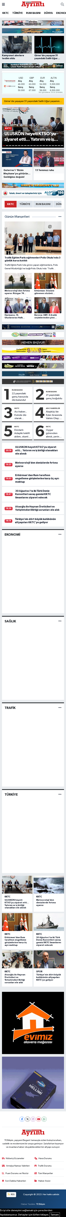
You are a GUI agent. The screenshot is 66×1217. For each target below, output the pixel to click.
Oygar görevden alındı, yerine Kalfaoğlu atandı (53, 433)
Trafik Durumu (45, 1166)
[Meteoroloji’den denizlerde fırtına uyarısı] (49, 885)
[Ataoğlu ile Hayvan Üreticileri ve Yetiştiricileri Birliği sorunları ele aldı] (17, 959)
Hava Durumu (45, 1158)
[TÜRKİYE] (59, 794)
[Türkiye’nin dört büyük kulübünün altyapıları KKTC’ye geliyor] (49, 959)
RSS (12, 1194)
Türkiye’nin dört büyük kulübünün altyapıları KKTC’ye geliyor (48, 977)
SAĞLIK (10, 621)
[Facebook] (22, 1119)
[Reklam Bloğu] (33, 23)
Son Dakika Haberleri (15, 1181)
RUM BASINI (33, 13)
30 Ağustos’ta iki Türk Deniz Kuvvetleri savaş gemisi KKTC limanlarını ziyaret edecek (33, 494)
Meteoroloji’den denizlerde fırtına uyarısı (46, 902)
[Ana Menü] (3, 4)
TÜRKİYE (17, 13)
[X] (27, 1119)
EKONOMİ (12, 534)
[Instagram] (33, 1119)
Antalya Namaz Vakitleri (18, 1166)
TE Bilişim (40, 1204)
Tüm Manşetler (45, 1173)
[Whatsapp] (44, 1119)
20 (62, 145)
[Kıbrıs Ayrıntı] (32, 4)
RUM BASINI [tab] (43, 204)
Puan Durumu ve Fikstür (17, 1173)
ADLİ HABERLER (53, 408)
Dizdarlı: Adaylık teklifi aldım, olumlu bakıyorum (22, 433)
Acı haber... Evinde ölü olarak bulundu (20, 415)
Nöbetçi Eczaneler (15, 1158)
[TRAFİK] (59, 708)
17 (53, 145)
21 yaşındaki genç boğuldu (54, 397)
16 (50, 145)
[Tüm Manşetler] (59, 216)
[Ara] (62, 5)
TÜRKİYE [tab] (24, 204)
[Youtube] (38, 1119)
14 (44, 145)
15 (47, 145)
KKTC (5, 13)
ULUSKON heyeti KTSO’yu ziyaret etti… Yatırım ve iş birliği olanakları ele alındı (36, 450)
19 (59, 145)
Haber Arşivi (44, 1181)
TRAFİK (10, 708)
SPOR (39, 971)
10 (31, 145)
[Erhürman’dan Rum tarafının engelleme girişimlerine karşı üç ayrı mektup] (17, 922)
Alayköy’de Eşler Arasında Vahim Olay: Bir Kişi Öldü (54, 415)
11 (34, 145)
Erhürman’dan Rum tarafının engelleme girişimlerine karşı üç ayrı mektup (37, 478)
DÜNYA (48, 13)
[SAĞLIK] (59, 621)
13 (40, 145)
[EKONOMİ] (59, 534)
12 (37, 145)
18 (56, 145)
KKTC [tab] (10, 204)
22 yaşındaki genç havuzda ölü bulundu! (20, 397)
